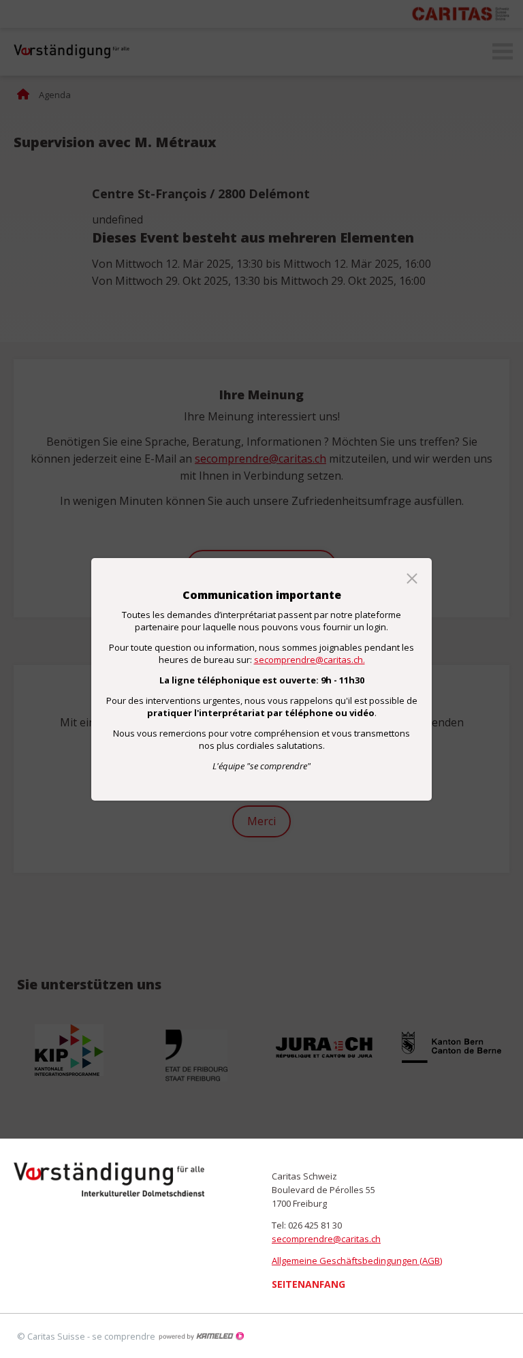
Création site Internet (201, 1336)
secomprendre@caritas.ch (326, 1239)
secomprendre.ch (109, 1179)
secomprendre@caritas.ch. (309, 659)
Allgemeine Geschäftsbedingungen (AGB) (357, 1260)
